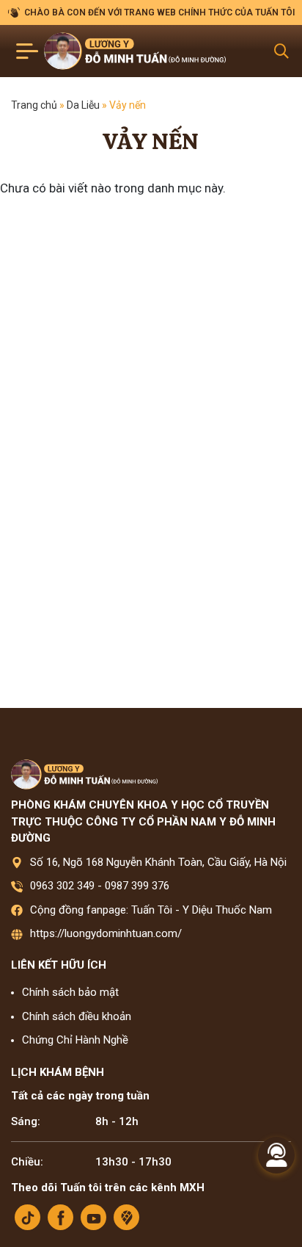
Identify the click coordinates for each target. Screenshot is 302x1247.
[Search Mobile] (281, 51)
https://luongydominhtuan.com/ (106, 933)
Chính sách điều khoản (76, 1016)
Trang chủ (34, 105)
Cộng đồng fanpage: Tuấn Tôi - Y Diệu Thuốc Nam (151, 910)
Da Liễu (83, 105)
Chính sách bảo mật (70, 992)
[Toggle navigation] (27, 51)
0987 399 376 (137, 885)
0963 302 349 (62, 885)
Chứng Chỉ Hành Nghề (75, 1040)
